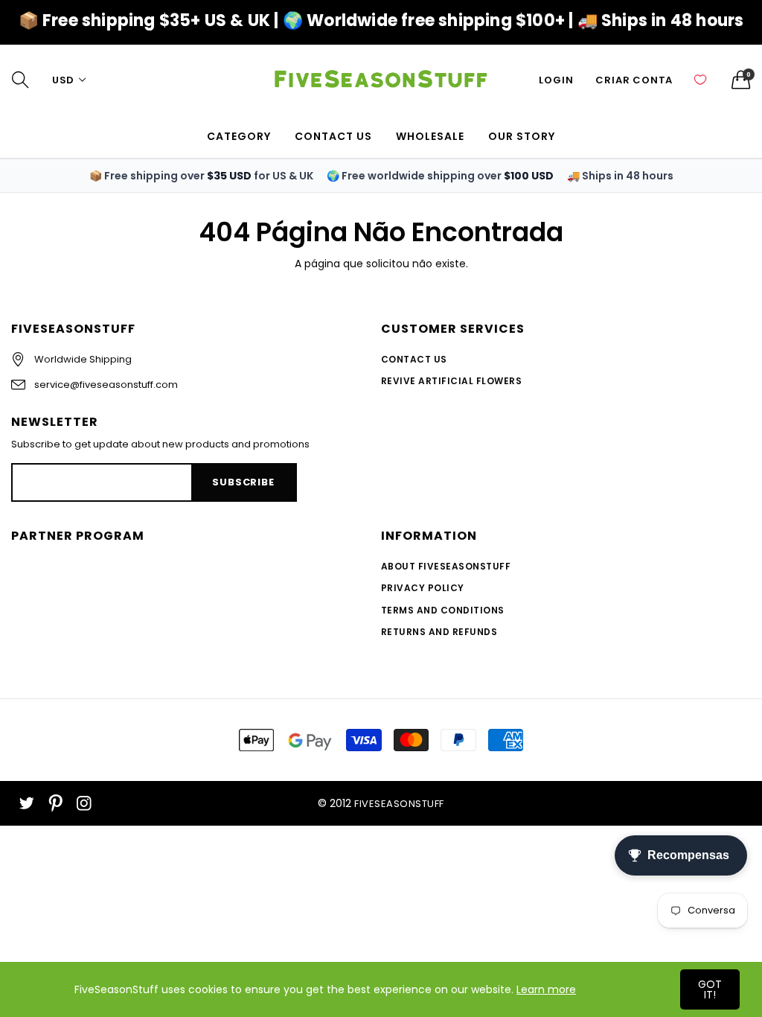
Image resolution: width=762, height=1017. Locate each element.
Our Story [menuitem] (521, 136)
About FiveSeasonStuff (445, 566)
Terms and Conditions (443, 610)
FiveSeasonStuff (399, 804)
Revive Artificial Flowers (451, 380)
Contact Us (414, 359)
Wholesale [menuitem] (430, 136)
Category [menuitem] (239, 136)
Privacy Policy (422, 587)
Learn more (546, 989)
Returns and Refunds (439, 631)
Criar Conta (634, 80)
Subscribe (243, 482)
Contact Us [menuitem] (333, 136)
